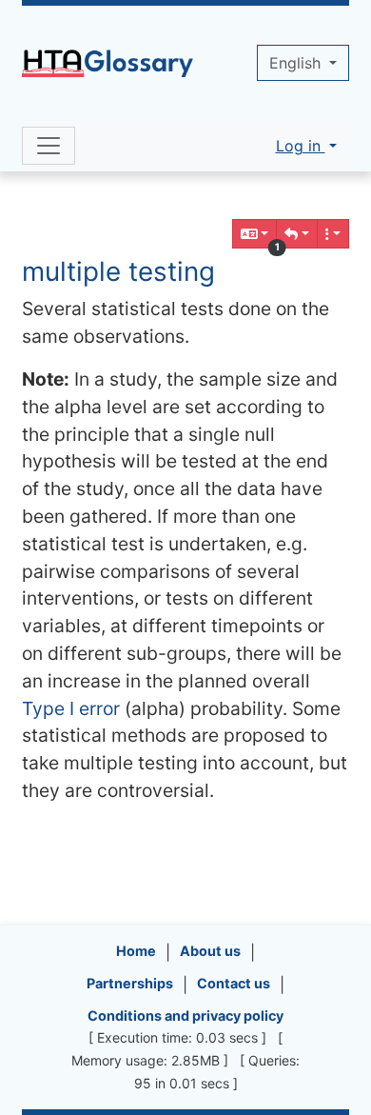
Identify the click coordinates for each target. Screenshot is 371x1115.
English (297, 62)
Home (136, 951)
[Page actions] (333, 234)
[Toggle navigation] (48, 146)
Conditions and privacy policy (185, 1015)
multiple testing (118, 271)
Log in (300, 145)
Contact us (233, 983)
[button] (297, 234)
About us (210, 951)
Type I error (71, 708)
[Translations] (255, 234)
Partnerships (130, 983)
